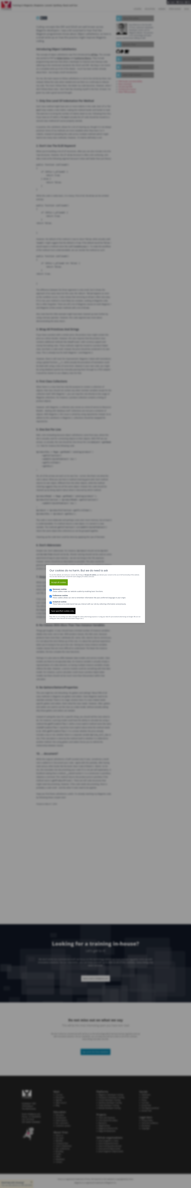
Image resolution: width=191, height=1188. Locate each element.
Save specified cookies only (62, 611)
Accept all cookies (58, 582)
